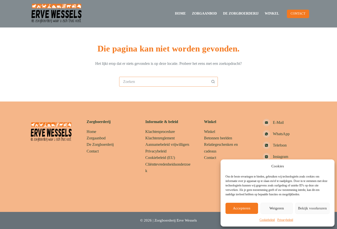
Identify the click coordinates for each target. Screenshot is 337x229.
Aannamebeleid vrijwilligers (167, 144)
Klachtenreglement (160, 138)
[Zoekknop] (213, 81)
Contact (93, 151)
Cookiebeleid (267, 220)
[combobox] (163, 82)
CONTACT (298, 13)
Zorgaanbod (204, 13)
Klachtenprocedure (160, 131)
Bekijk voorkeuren (312, 208)
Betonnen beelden (218, 138)
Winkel (272, 13)
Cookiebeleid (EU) (160, 157)
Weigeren (276, 208)
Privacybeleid (285, 220)
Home (180, 13)
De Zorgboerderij (241, 13)
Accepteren (241, 208)
